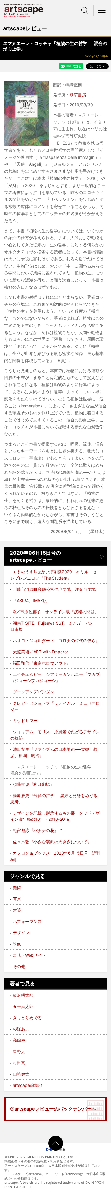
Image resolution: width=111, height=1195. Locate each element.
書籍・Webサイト (29, 955)
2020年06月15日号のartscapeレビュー (35, 556)
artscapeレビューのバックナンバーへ (55, 1109)
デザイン (21, 932)
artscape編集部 (27, 1085)
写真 (17, 898)
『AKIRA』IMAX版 (30, 600)
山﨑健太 (21, 1073)
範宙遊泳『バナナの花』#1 (38, 830)
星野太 (19, 1051)
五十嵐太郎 (23, 1006)
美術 (17, 887)
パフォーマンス (27, 921)
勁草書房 (78, 94)
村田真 (19, 1062)
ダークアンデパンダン (33, 691)
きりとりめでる (27, 1017)
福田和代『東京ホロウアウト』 (42, 663)
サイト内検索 (85, 10)
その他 (19, 966)
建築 (17, 910)
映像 (17, 943)
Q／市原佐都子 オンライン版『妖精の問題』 (56, 611)
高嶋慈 (19, 1040)
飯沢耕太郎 (23, 995)
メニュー (102, 10)
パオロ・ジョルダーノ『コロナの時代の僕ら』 (56, 640)
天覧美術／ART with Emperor (40, 651)
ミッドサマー (25, 720)
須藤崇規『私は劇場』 (33, 784)
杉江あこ (21, 1028)
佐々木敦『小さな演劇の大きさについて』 (52, 841)
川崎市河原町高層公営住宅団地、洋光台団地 (54, 589)
